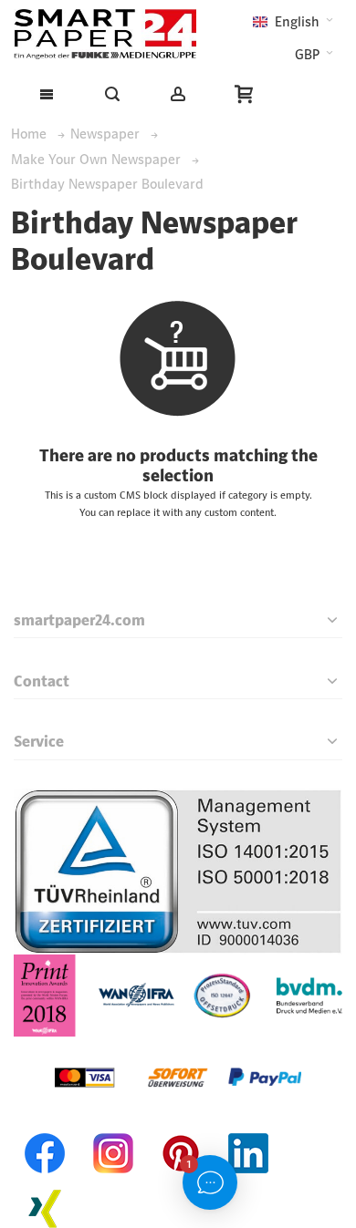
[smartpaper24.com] (105, 34)
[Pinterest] (181, 1130)
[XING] (46, 1184)
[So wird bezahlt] (178, 1048)
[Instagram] (113, 1130)
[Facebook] (46, 1130)
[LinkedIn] (248, 1130)
